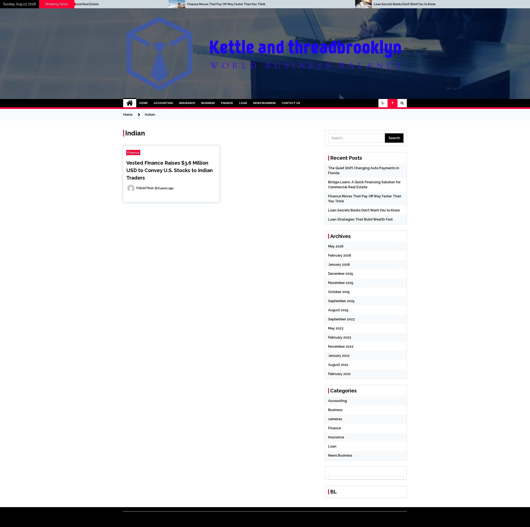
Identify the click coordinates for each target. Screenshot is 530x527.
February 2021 (339, 374)
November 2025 (340, 283)
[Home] (129, 103)
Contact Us (291, 103)
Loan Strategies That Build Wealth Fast (360, 219)
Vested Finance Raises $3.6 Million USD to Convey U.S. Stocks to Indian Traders (169, 170)
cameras (335, 419)
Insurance (187, 103)
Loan (243, 103)
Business (208, 103)
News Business (264, 103)
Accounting (163, 103)
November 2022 (340, 347)
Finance (227, 103)
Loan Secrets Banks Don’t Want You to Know (333, 4)
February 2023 (339, 337)
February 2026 (339, 255)
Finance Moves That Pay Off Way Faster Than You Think (155, 4)
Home (143, 103)
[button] (383, 103)
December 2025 (340, 274)
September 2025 (341, 301)
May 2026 (335, 246)
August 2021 (338, 365)
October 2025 (339, 292)
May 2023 (335, 328)
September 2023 (341, 319)
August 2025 (338, 310)
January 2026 (339, 265)
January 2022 (339, 356)
